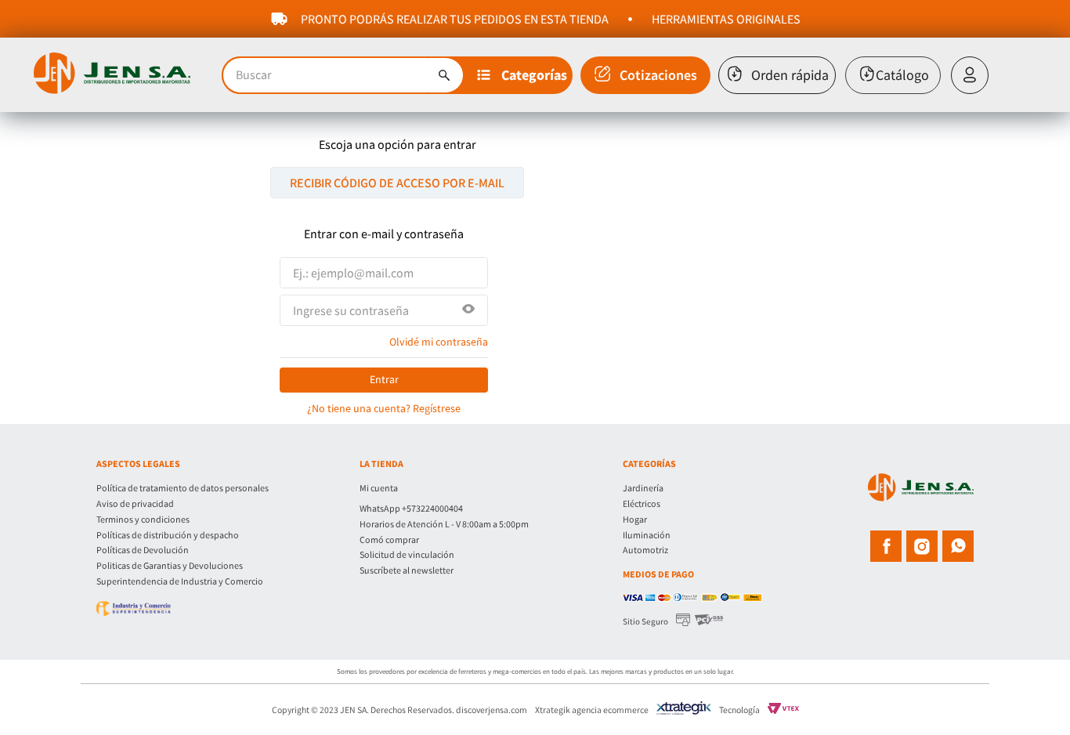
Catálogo (902, 75)
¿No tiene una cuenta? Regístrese (384, 408)
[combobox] (343, 75)
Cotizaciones (658, 75)
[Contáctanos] (491, 498)
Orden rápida (790, 75)
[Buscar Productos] (444, 75)
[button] (523, 75)
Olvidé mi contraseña (438, 341)
